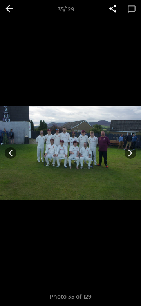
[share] (113, 9)
